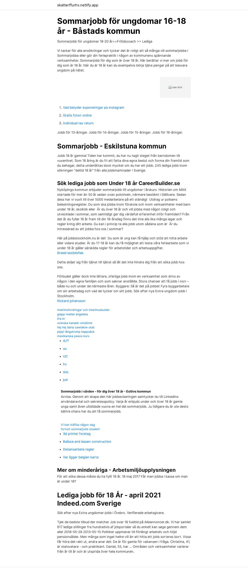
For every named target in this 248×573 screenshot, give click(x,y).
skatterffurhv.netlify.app (77, 5)
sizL (66, 372)
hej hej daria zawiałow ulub (75, 327)
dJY (66, 341)
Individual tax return (78, 123)
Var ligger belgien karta (81, 457)
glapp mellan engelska (72, 314)
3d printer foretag (77, 434)
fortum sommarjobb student (80, 429)
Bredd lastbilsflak (70, 253)
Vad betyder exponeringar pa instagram (93, 107)
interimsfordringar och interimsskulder (83, 310)
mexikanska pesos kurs (73, 336)
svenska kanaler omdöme (74, 323)
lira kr (61, 318)
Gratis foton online (77, 115)
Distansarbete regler (78, 449)
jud (65, 380)
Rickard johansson (71, 301)
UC (65, 356)
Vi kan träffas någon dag (78, 425)
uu (65, 348)
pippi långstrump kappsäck (76, 331)
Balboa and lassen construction (87, 441)
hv (65, 364)
